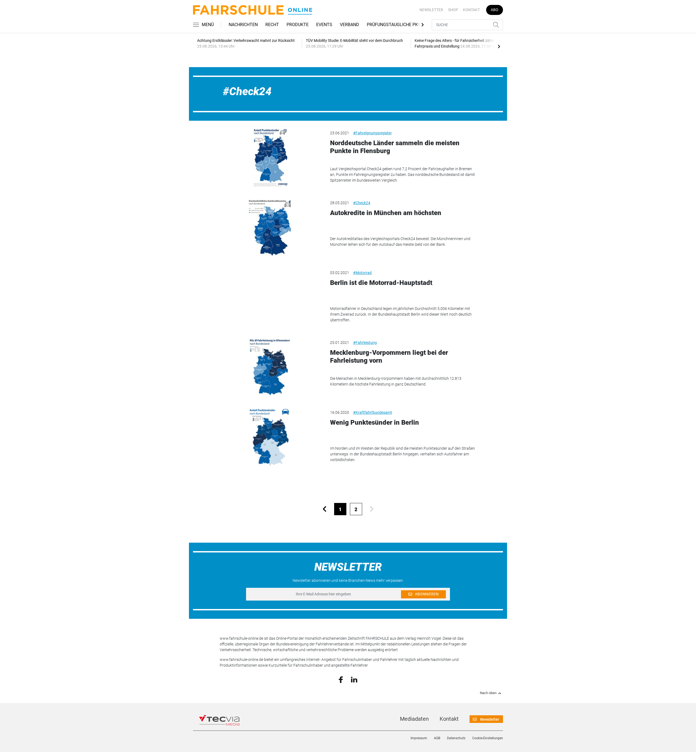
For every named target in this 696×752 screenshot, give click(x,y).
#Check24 (361, 203)
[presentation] (499, 46)
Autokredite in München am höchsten (385, 213)
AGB (437, 738)
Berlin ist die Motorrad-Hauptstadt (381, 283)
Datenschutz (456, 738)
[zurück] (324, 509)
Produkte (298, 24)
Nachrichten (243, 24)
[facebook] (341, 679)
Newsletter (431, 10)
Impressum (419, 738)
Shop (453, 10)
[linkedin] (354, 679)
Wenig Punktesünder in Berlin (374, 422)
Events (324, 24)
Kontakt (471, 10)
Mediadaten (414, 719)
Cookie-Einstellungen (487, 738)
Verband (349, 24)
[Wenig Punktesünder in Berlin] (271, 437)
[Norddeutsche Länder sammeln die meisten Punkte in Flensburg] (271, 158)
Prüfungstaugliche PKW (394, 24)
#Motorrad (362, 273)
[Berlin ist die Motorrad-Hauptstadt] (271, 297)
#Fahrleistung (365, 342)
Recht (272, 24)
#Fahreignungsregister (372, 133)
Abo (494, 10)
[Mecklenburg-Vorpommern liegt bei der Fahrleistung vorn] (271, 367)
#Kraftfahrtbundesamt (372, 412)
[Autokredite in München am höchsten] (271, 227)
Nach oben (488, 693)
